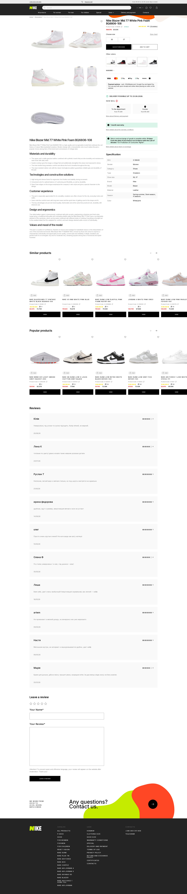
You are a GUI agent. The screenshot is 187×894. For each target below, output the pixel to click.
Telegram (130, 834)
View (45, 314)
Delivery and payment (128, 12)
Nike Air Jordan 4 (65, 868)
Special (98, 12)
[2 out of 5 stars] (34, 703)
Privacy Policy (94, 852)
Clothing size (93, 834)
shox (59, 837)
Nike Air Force (64, 859)
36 (112, 39)
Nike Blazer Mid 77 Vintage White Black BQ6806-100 (43, 300)
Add (34, 295)
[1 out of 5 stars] (31, 703)
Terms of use (93, 849)
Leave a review (45, 778)
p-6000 (60, 834)
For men (71, 12)
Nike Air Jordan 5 (65, 871)
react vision (63, 849)
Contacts (146, 12)
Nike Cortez (63, 865)
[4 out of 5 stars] (42, 703)
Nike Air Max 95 (64, 874)
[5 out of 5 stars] (45, 703)
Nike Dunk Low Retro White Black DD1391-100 (108, 378)
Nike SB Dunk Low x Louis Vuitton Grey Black (74, 378)
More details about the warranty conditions (120, 129)
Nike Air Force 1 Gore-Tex (64, 881)
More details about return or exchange (118, 147)
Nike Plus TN (63, 856)
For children (85, 12)
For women (57, 12)
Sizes (110, 12)
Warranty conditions (97, 840)
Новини (90, 831)
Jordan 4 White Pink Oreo (140, 299)
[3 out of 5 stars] (38, 703)
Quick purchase (119, 47)
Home (31, 17)
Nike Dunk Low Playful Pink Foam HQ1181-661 (108, 300)
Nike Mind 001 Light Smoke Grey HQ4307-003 (42, 378)
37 (124, 39)
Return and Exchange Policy (97, 856)
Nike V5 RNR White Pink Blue (76, 299)
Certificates (93, 860)
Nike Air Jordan (64, 885)
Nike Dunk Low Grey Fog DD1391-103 (140, 378)
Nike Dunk (62, 852)
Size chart (153, 34)
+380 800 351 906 (35, 1)
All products (42, 12)
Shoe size (91, 837)
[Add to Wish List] (101, 21)
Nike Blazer (62, 877)
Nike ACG (61, 862)
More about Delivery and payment (117, 116)
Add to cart (145, 47)
